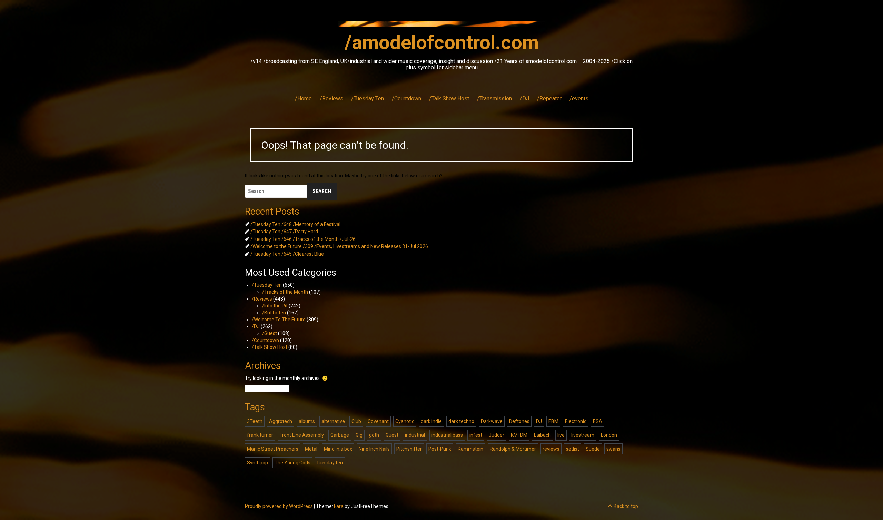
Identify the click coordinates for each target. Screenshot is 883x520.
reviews (551, 449)
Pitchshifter (409, 449)
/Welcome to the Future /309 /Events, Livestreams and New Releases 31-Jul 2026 (339, 246)
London (609, 435)
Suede (593, 449)
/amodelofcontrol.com (442, 42)
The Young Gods (292, 462)
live (561, 435)
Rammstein (470, 449)
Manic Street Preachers (272, 449)
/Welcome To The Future (279, 319)
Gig (359, 435)
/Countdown (406, 98)
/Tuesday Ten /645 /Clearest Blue (287, 254)
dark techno (461, 421)
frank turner (260, 435)
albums (307, 421)
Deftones (519, 421)
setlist (572, 449)
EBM (553, 421)
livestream (582, 435)
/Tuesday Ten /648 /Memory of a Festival (295, 224)
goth (374, 435)
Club (356, 421)
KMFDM (519, 435)
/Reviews (331, 98)
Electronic (575, 421)
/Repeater (549, 98)
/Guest (269, 333)
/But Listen (274, 312)
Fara (339, 506)
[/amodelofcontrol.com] (441, 26)
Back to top (625, 506)
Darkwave (492, 421)
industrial (415, 435)
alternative (333, 421)
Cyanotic (404, 421)
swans (613, 449)
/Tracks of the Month (285, 292)
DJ (539, 421)
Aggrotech (280, 421)
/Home (303, 98)
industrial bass (447, 435)
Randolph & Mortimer (513, 449)
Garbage (339, 435)
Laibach (542, 435)
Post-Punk (439, 449)
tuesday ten (330, 462)
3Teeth (254, 421)
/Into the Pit (275, 305)
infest (475, 435)
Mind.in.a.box (338, 449)
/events (578, 98)
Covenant (378, 421)
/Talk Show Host (449, 98)
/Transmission (494, 98)
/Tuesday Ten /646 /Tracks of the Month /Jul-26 (303, 239)
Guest (392, 435)
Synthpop (257, 462)
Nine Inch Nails (374, 449)
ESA (597, 421)
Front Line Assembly (302, 435)
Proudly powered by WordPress (279, 506)
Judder (496, 435)
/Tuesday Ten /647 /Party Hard (284, 231)
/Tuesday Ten (367, 98)
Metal (311, 449)
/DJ (524, 98)
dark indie (431, 421)
